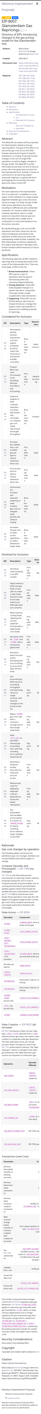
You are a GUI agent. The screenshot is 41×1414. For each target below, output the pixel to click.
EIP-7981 (30, 86)
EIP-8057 (30, 94)
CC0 (37, 1352)
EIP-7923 (30, 81)
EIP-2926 (30, 75)
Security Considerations (19, 131)
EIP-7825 (15, 1304)
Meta (15, 18)
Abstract (12, 107)
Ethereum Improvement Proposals (17, 7)
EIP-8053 (22, 94)
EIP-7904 (22, 81)
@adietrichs (32, 54)
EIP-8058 (22, 97)
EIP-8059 (30, 97)
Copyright (13, 134)
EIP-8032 (30, 89)
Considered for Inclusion (25, 116)
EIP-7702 (5, 1047)
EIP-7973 (30, 83)
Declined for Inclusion (25, 120)
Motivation (13, 109)
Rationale (13, 123)
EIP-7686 (22, 78)
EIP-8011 (22, 89)
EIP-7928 (8, 894)
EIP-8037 (22, 92)
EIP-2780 (22, 75)
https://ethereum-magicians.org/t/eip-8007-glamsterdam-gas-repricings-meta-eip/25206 (28, 67)
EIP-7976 (22, 86)
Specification (14, 112)
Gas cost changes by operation (24, 127)
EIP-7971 (22, 83)
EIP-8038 (30, 92)
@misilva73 (23, 51)
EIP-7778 (30, 78)
